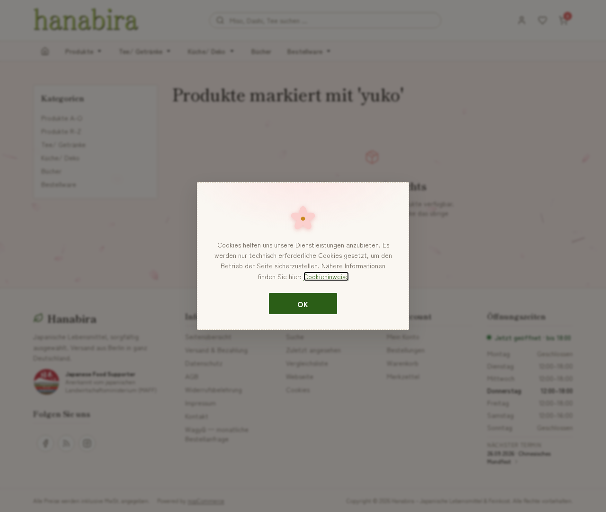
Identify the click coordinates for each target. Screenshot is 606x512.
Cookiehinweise (326, 276)
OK (302, 303)
